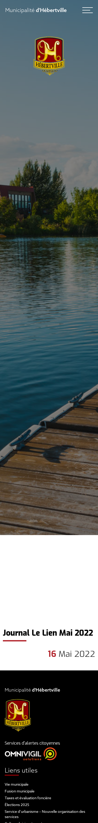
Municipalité (36, 10)
